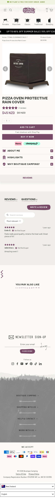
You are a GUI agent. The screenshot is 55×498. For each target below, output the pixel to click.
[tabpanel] (27, 233)
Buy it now (27, 137)
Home (4, 37)
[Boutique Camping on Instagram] (12, 363)
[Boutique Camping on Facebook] (17, 363)
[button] (49, 68)
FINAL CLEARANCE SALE (17, 37)
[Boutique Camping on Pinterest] (31, 363)
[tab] (29, 200)
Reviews (27, 178)
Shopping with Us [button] (26, 407)
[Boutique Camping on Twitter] (26, 363)
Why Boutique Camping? (23, 164)
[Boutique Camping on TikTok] (35, 363)
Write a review (38, 207)
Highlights (15, 157)
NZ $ (47, 10)
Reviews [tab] (11, 199)
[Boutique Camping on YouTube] (22, 363)
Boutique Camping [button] (26, 396)
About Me (13, 150)
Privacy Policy (34, 474)
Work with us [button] (26, 430)
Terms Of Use (21, 474)
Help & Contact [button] (26, 419)
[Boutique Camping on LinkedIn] (40, 363)
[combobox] (27, 486)
